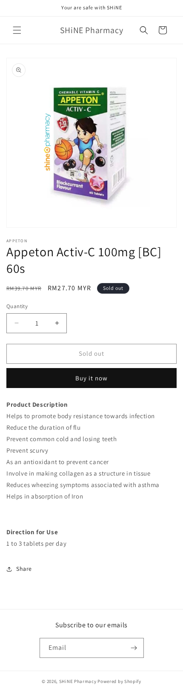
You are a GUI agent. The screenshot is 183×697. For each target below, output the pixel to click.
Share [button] (24, 568)
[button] (17, 30)
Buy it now (91, 378)
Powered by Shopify (119, 681)
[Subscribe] (134, 648)
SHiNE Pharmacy (78, 681)
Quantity (17, 306)
